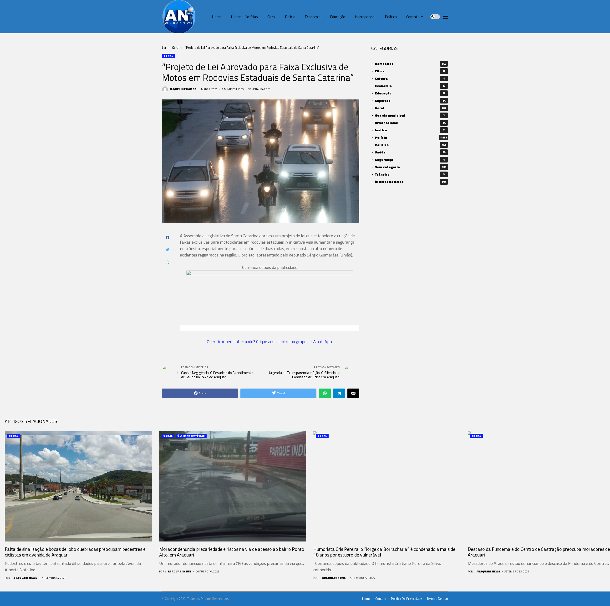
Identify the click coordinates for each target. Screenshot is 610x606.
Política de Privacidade (406, 599)
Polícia (411, 137)
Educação (410, 93)
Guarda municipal (410, 115)
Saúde (410, 152)
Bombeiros (410, 63)
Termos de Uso (437, 599)
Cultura (410, 78)
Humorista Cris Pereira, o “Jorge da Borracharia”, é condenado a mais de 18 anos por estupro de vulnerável (384, 551)
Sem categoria (410, 167)
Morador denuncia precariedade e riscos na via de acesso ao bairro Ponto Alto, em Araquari (231, 551)
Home (366, 599)
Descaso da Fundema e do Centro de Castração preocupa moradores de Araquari (539, 551)
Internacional (410, 122)
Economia (410, 86)
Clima (410, 71)
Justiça (410, 130)
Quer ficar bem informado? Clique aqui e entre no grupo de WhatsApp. (270, 341)
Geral (175, 47)
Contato (380, 599)
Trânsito (410, 174)
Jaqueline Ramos (183, 89)
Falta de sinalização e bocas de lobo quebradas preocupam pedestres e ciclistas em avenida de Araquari (75, 551)
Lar (164, 47)
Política (410, 145)
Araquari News (25, 578)
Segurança (410, 159)
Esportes (410, 100)
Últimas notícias (410, 181)
